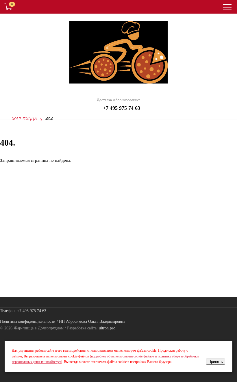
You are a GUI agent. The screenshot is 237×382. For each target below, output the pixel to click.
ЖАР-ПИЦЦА (24, 119)
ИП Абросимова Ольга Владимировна (92, 321)
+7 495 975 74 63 (121, 108)
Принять (215, 361)
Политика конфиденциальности (27, 321)
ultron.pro (107, 328)
